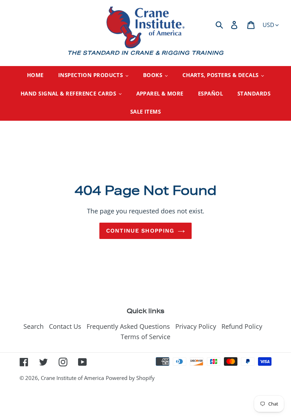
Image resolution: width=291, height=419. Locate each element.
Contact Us (65, 326)
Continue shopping (140, 230)
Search (33, 326)
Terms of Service (145, 336)
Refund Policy (241, 326)
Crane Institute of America (72, 377)
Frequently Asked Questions (128, 326)
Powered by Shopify (130, 377)
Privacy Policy (195, 326)
